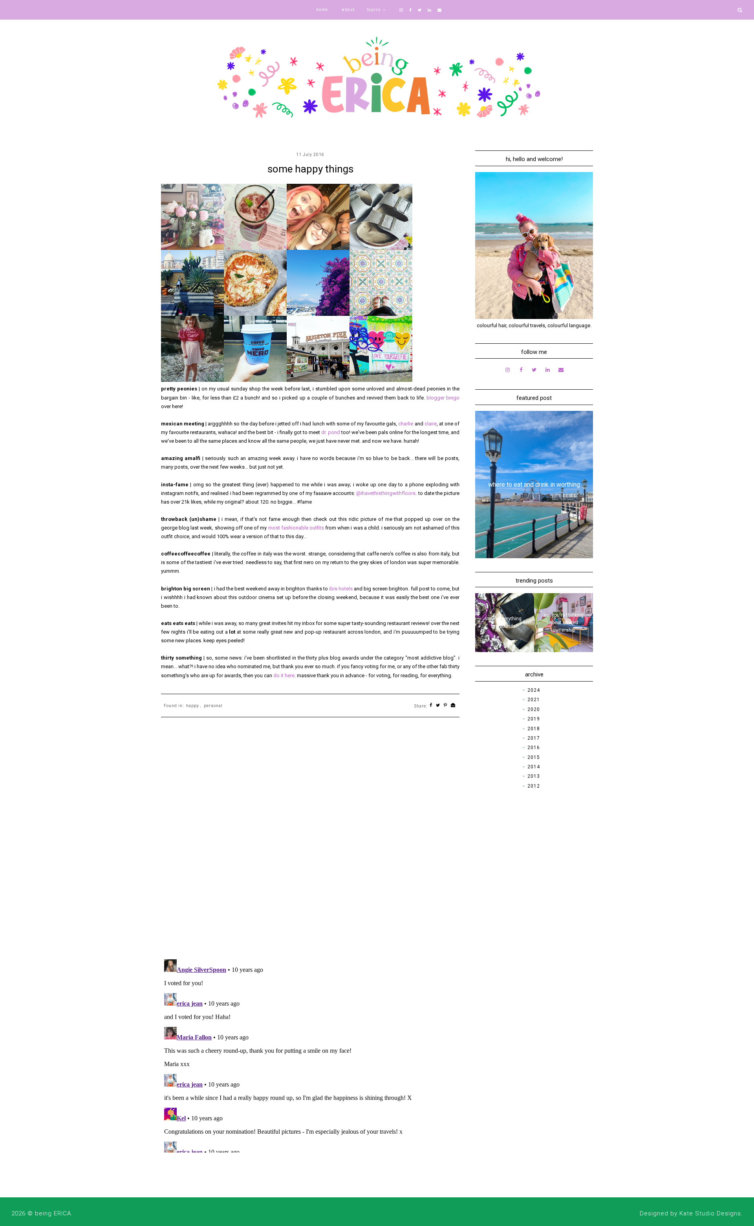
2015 (533, 757)
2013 (533, 776)
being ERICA (53, 1213)
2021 (533, 699)
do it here (284, 675)
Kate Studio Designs (710, 1213)
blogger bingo (442, 398)
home (322, 9)
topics (374, 9)
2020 (533, 709)
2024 (533, 690)
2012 (533, 786)
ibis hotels (341, 589)
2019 (533, 719)
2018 (533, 728)
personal (213, 706)
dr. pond (330, 432)
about (348, 9)
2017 (533, 738)
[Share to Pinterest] (445, 705)
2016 (533, 747)
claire (431, 424)
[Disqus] (310, 851)
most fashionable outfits (296, 528)
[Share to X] (438, 705)
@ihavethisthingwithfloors (385, 493)
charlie (406, 424)
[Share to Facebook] (431, 705)
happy (192, 706)
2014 (533, 767)
